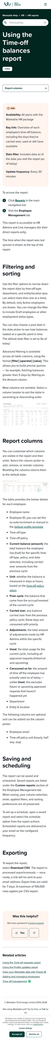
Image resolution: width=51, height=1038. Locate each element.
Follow (7, 69)
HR (22, 15)
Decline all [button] (34, 1034)
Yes (20, 933)
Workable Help (10, 15)
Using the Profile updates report (20, 967)
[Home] (15, 4)
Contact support (36, 923)
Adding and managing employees (21, 976)
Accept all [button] (17, 1034)
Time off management (15, 981)
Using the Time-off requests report (22, 962)
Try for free (32, 1009)
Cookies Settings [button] (25, 1028)
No (34, 933)
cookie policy (38, 1024)
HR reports (33, 15)
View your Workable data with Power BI (24, 972)
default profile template (28, 527)
